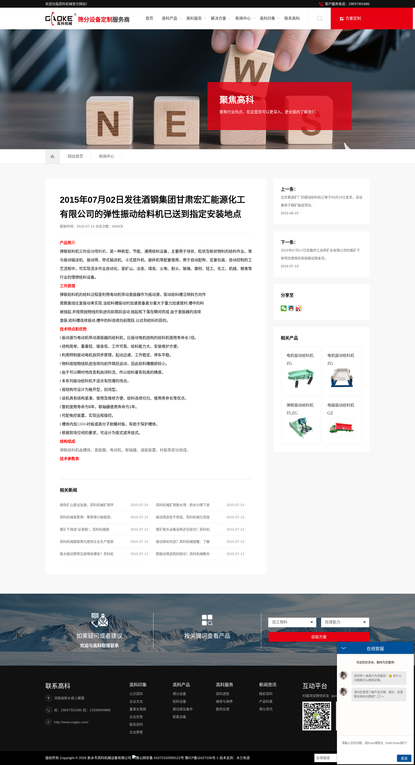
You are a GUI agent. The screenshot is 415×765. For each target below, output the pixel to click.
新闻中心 (106, 156)
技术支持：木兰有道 (235, 758)
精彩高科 (266, 694)
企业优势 (136, 717)
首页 (149, 18)
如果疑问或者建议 (99, 636)
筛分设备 (179, 694)
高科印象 (138, 684)
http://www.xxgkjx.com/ (71, 722)
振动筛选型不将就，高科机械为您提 (183, 517)
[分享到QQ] (291, 308)
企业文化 (136, 701)
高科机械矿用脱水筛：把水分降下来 (183, 505)
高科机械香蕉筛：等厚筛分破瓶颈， (87, 517)
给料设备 (179, 701)
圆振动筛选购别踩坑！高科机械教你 (183, 554)
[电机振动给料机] (301, 387)
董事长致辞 (137, 709)
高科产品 (181, 684)
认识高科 (136, 694)
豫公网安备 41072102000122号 (160, 758)
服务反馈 (222, 709)
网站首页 (75, 156)
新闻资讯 (267, 684)
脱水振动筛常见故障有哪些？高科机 (87, 554)
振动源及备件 (183, 709)
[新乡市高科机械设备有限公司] (61, 20)
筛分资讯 (266, 709)
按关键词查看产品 (207, 636)
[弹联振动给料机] (301, 437)
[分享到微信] (284, 308)
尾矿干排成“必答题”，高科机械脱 (84, 529)
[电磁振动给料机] (341, 437)
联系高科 (292, 18)
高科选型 (222, 694)
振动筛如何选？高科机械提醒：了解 (183, 542)
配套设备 (179, 717)
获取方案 (319, 637)
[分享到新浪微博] (299, 308)
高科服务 (224, 684)
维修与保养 (224, 701)
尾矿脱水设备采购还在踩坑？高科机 (183, 529)
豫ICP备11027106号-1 (202, 758)
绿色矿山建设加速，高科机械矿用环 (87, 505)
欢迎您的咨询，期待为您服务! (375, 662)
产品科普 (266, 701)
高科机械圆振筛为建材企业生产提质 (87, 542)
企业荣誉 (136, 732)
